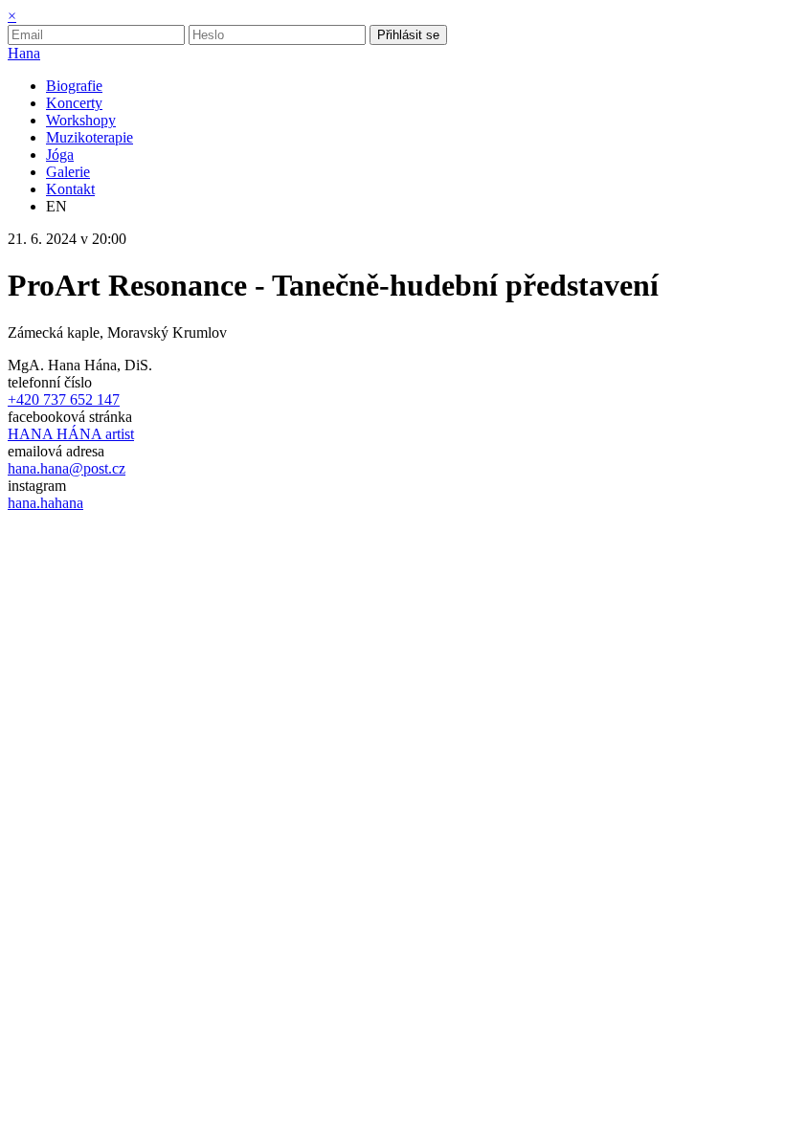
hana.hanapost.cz (66, 468)
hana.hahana (45, 503)
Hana (24, 53)
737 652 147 (64, 399)
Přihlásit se (408, 35)
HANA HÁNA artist (71, 434)
